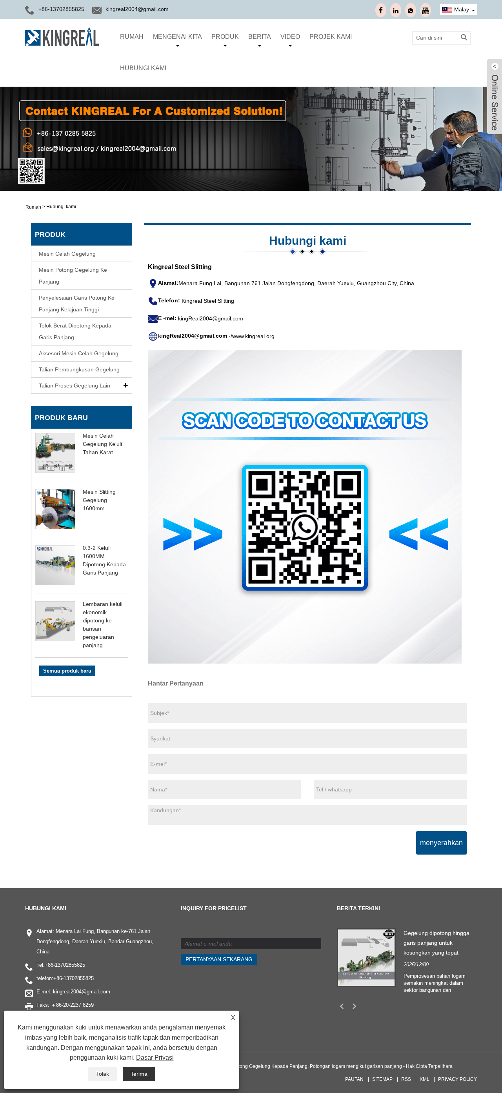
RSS (406, 1079)
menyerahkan (441, 843)
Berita (259, 36)
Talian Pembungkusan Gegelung (79, 369)
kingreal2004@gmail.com (137, 9)
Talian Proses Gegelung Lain (74, 385)
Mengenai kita (177, 36)
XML (424, 1079)
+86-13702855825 (65, 965)
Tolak (102, 1074)
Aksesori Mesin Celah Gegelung (78, 353)
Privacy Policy (457, 1079)
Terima (139, 1074)
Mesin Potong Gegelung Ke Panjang (73, 276)
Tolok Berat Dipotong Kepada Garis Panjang (75, 331)
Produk (225, 36)
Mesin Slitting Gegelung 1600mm (99, 500)
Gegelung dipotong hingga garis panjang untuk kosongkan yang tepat (436, 943)
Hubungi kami (143, 68)
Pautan (354, 1079)
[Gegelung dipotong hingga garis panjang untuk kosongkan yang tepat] (366, 957)
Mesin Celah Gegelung (67, 254)
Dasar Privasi (155, 1057)
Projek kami (330, 36)
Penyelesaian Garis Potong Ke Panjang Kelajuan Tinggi (77, 304)
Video (290, 36)
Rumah (132, 36)
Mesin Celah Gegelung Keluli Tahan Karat (102, 444)
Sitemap (382, 1079)
